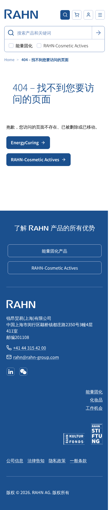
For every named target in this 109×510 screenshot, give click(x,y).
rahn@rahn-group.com (36, 357)
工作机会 (94, 408)
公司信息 (14, 460)
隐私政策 (57, 460)
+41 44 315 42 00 (29, 348)
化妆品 (96, 399)
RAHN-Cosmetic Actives (35, 159)
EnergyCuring (25, 142)
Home (9, 59)
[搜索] (98, 32)
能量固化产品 (54, 251)
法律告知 (36, 460)
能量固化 (94, 391)
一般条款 (78, 460)
